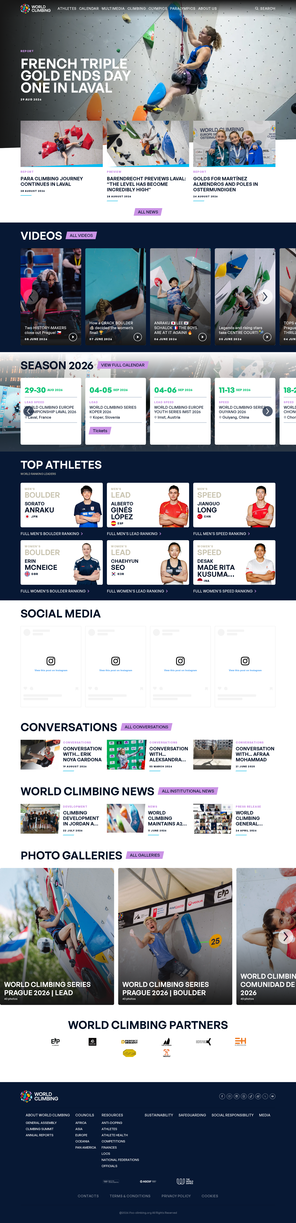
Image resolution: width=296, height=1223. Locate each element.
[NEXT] (265, 296)
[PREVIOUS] (30, 296)
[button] (113, 8)
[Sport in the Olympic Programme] (111, 1181)
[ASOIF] (148, 1181)
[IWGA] (185, 1181)
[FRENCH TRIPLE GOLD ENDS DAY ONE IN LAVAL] (148, 74)
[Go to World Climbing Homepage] (38, 8)
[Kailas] (92, 1042)
